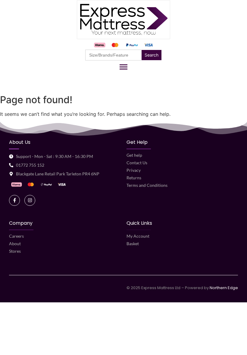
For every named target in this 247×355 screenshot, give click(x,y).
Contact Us (137, 162)
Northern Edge (224, 288)
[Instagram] (29, 200)
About (15, 243)
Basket (133, 243)
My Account (138, 236)
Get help (134, 155)
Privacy (134, 170)
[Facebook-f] (14, 200)
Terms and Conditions (147, 185)
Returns (134, 177)
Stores (15, 251)
